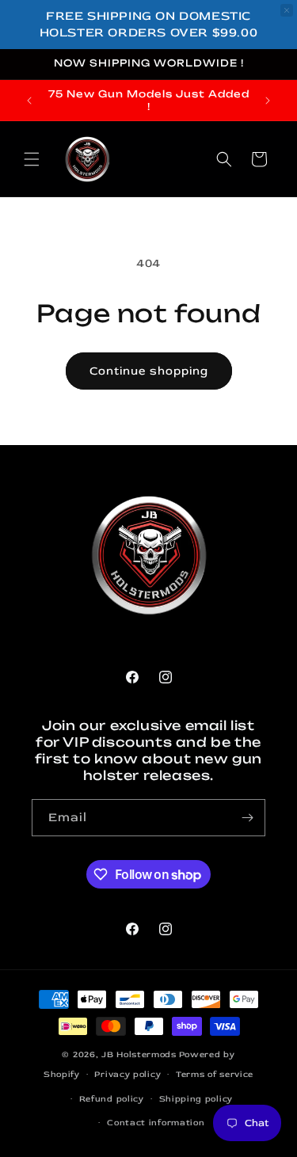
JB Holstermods (139, 1054)
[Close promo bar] (286, 10)
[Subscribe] (247, 817)
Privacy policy (127, 1074)
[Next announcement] (267, 100)
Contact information (155, 1122)
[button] (31, 159)
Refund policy (111, 1099)
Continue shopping (148, 371)
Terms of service (214, 1074)
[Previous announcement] (29, 100)
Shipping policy (196, 1099)
